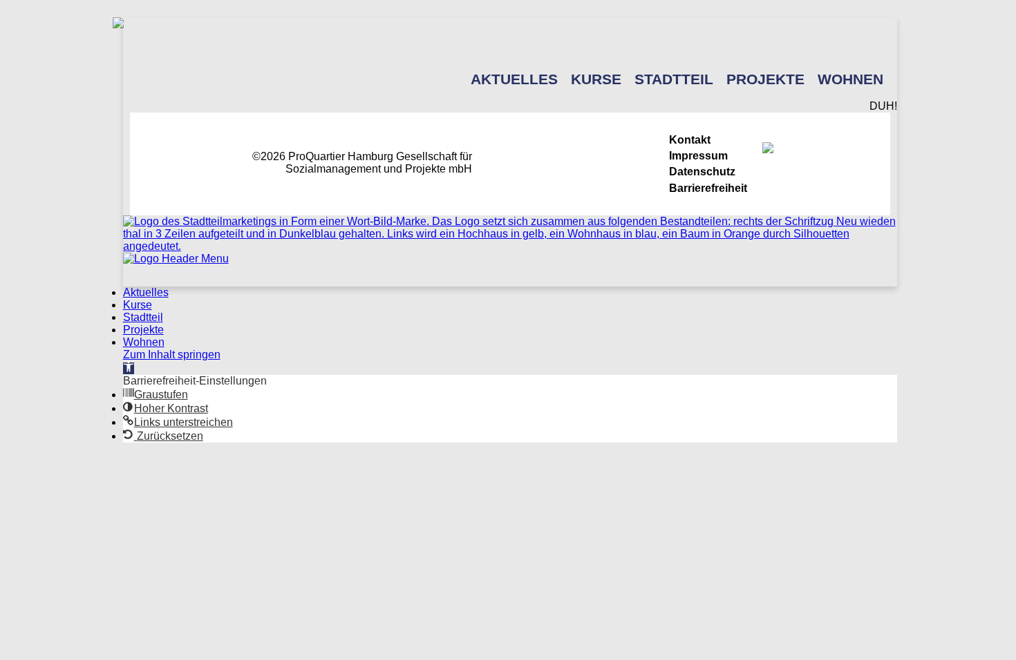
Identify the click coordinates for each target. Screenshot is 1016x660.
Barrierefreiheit (708, 188)
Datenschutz (702, 171)
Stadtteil (673, 79)
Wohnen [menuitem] (143, 342)
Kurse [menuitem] (137, 305)
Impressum (698, 156)
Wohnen (850, 79)
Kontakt (690, 140)
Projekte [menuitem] (143, 330)
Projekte (765, 79)
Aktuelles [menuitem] (146, 292)
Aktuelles (514, 79)
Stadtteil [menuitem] (143, 317)
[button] (128, 368)
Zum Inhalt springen (171, 354)
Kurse (596, 79)
